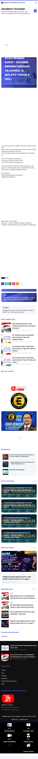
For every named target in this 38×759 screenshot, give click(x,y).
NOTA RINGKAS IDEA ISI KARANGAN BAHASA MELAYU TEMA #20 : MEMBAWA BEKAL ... (23, 337)
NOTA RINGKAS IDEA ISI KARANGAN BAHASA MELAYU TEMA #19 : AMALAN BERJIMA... (23, 349)
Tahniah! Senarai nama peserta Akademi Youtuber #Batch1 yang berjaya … (21, 455)
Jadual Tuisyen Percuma (9, 681)
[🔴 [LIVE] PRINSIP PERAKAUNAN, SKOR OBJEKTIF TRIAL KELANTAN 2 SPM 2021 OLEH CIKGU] (5, 608)
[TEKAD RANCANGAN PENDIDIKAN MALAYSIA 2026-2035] (2, 3)
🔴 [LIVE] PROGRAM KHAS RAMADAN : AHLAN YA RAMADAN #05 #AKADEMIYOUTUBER (17, 520)
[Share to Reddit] (17, 283)
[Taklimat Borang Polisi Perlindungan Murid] (19, 561)
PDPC (6, 45)
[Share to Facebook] (2, 283)
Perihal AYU (14, 719)
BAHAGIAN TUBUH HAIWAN (16, 470)
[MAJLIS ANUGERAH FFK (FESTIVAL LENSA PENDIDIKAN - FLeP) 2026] (5, 618)
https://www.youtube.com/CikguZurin (24, 225)
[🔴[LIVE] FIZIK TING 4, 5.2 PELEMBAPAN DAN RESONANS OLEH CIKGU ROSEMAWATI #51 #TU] (5, 599)
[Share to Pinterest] (13, 283)
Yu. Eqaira (6, 307)
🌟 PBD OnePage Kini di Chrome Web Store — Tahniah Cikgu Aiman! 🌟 (21, 463)
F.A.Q (2, 673)
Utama (3, 670)
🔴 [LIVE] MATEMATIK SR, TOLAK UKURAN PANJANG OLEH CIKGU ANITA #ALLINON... (24, 326)
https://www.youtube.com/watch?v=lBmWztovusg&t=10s (12, 176)
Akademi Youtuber (13, 9)
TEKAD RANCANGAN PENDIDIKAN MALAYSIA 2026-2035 (19, 2)
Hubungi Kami (23, 719)
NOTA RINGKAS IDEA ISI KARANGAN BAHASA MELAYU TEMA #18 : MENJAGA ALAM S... (24, 360)
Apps (2, 684)
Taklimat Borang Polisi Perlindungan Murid (18, 577)
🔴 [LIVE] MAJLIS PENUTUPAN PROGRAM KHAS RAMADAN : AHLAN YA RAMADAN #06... (18, 490)
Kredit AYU (4, 678)
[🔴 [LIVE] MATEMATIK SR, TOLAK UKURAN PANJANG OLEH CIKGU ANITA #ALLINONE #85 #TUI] (6, 332)
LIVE (11, 593)
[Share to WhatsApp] (9, 283)
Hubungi (3, 676)
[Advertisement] (19, 35)
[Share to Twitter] (6, 283)
